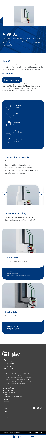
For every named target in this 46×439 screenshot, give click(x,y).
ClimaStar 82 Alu (11, 312)
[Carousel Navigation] (23, 194)
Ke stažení (6, 401)
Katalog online (8, 417)
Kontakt (6, 399)
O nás (5, 420)
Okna (5, 408)
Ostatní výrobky (8, 414)
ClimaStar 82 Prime (11, 257)
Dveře (5, 411)
